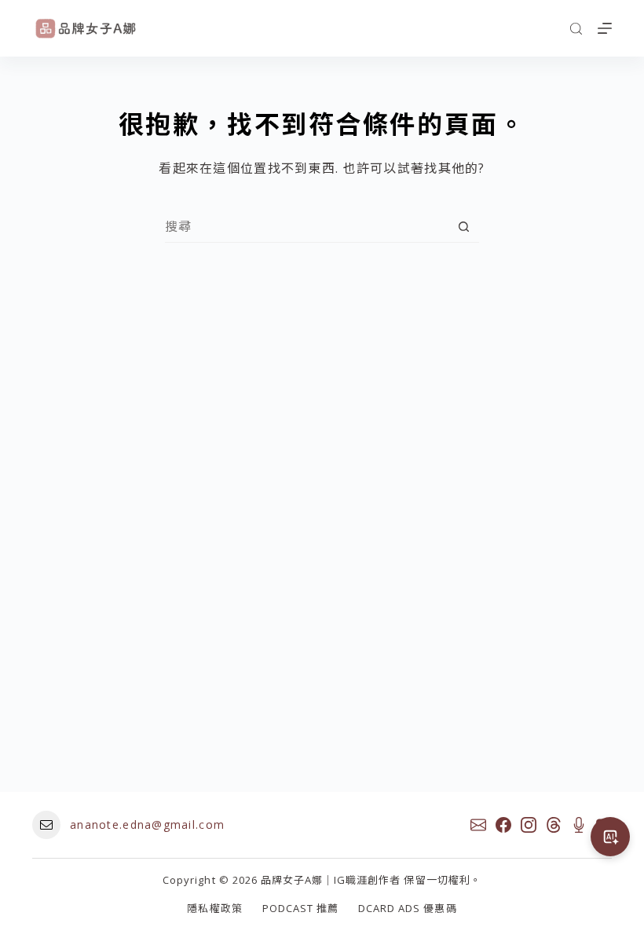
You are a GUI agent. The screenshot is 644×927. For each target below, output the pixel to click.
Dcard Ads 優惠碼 (407, 908)
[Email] (478, 825)
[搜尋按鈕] (463, 226)
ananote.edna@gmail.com (147, 824)
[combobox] (306, 226)
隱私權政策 (214, 908)
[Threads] (554, 825)
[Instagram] (528, 825)
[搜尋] (576, 29)
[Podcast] (579, 825)
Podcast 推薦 (300, 908)
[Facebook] (503, 825)
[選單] (605, 28)
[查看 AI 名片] (610, 836)
